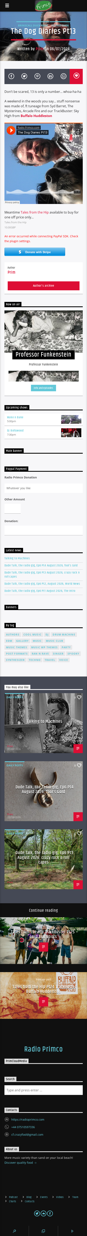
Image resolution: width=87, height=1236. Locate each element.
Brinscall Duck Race (33, 25)
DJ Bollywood (15, 430)
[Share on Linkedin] (50, 76)
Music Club (54, 641)
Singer (58, 653)
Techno (35, 660)
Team (75, 1197)
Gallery (22, 641)
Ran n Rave (40, 653)
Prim (40, 49)
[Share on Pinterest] (37, 76)
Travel (50, 660)
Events (44, 1197)
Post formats (17, 653)
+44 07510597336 (23, 1127)
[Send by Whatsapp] (63, 76)
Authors (12, 634)
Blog (29, 1197)
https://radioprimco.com (27, 1119)
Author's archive (43, 285)
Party (66, 647)
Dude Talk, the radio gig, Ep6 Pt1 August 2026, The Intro (40, 591)
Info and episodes (43, 388)
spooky (73, 653)
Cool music (32, 634)
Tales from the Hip (35, 212)
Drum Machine (64, 634)
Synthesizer (15, 660)
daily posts (14, 697)
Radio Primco (43, 1049)
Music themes (16, 647)
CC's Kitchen (60, 25)
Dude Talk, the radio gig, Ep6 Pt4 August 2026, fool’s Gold (41, 565)
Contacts (30, 1201)
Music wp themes (44, 647)
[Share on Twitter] (24, 76)
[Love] (76, 76)
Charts (12, 1201)
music (37, 641)
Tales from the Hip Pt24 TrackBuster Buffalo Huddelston (44, 989)
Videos (60, 1197)
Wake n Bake (15, 417)
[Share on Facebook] (11, 76)
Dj (47, 634)
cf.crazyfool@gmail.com (27, 1134)
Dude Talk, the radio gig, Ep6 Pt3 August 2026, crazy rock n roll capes (42, 574)
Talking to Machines (17, 558)
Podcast (13, 1197)
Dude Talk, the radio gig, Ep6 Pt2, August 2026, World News (42, 584)
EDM (9, 641)
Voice (63, 660)
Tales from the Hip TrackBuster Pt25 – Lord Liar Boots (44, 934)
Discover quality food (19, 1162)
